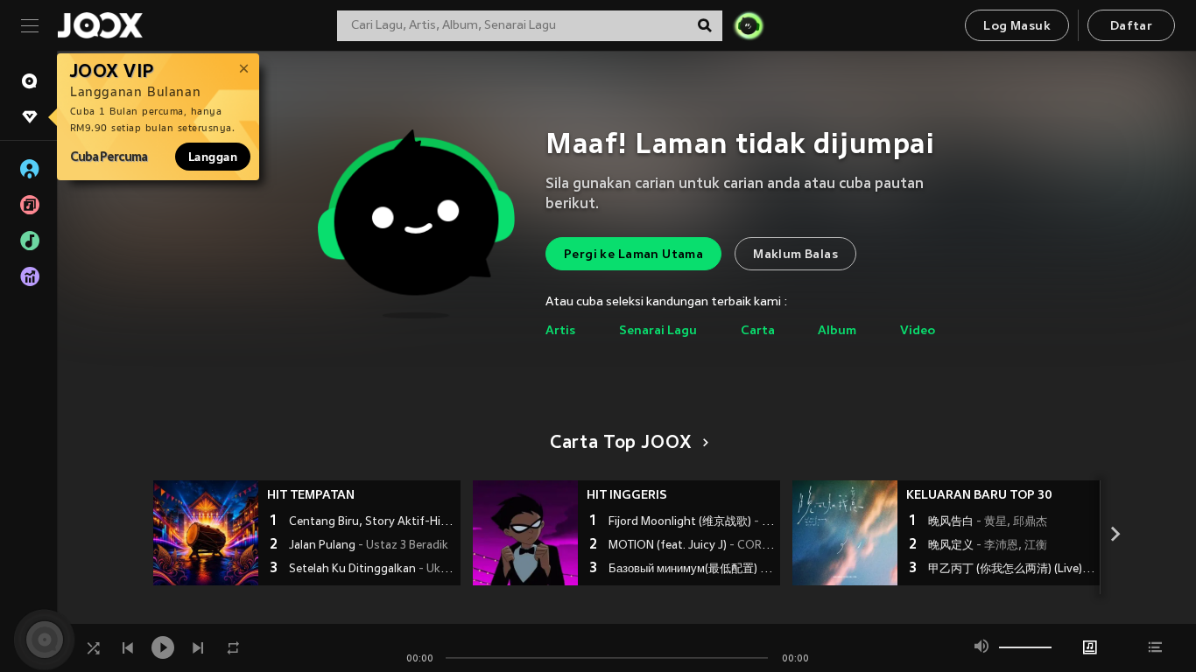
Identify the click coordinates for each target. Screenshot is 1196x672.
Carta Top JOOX (621, 443)
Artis (560, 331)
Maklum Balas (795, 255)
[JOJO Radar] (748, 25)
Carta (758, 331)
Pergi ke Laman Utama (633, 255)
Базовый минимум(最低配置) (692, 570)
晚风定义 (987, 546)
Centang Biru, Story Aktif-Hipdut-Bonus (372, 522)
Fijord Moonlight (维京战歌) (692, 522)
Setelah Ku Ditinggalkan (372, 570)
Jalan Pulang (368, 546)
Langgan (212, 157)
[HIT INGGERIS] (525, 532)
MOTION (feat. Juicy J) (692, 546)
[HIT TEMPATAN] (205, 532)
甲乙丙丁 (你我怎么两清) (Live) (1011, 570)
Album (837, 331)
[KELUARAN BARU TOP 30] (844, 532)
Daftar (1131, 26)
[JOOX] (100, 25)
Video (917, 331)
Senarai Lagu (658, 331)
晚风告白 (987, 522)
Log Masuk (1017, 26)
